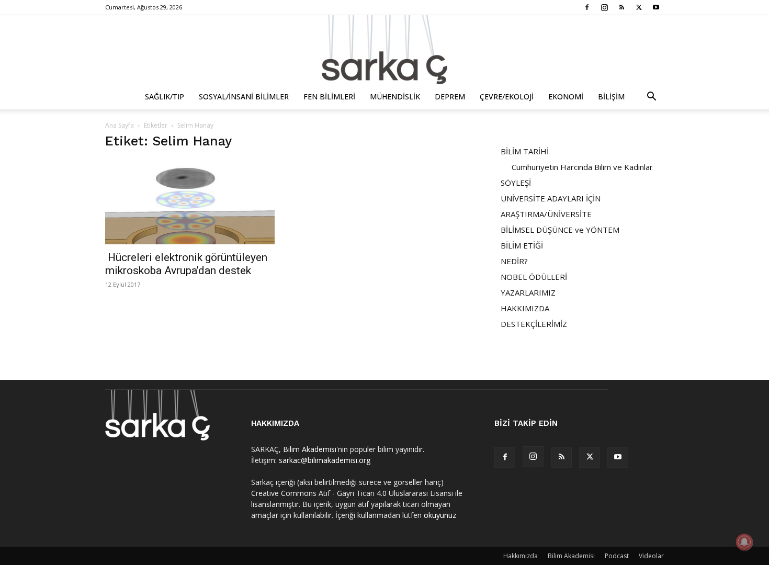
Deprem (450, 96)
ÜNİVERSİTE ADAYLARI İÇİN (551, 198)
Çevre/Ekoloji (507, 96)
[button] (651, 98)
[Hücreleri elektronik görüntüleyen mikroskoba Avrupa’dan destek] (190, 202)
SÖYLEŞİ (516, 182)
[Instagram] (604, 7)
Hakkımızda (520, 555)
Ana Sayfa (119, 125)
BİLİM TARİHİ (525, 151)
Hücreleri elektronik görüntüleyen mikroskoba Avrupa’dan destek (186, 264)
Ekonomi (565, 96)
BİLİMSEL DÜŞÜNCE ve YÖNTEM (560, 229)
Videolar (651, 555)
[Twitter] (639, 7)
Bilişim (611, 96)
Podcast (617, 555)
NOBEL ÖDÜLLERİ (534, 277)
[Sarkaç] (384, 49)
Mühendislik (395, 96)
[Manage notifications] (744, 542)
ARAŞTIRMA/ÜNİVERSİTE (546, 214)
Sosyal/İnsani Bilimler (244, 96)
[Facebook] (587, 7)
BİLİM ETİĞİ (522, 245)
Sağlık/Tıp (164, 96)
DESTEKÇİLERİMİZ (534, 324)
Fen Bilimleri (329, 96)
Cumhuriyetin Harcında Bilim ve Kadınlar (582, 167)
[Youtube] (656, 7)
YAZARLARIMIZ (528, 292)
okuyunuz (440, 515)
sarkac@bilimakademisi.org (324, 460)
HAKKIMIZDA (525, 308)
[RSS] (621, 7)
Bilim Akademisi (309, 449)
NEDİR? (514, 261)
